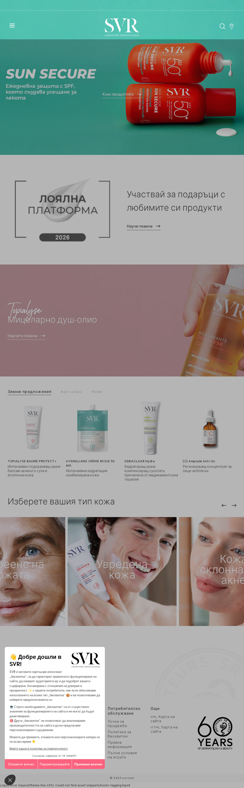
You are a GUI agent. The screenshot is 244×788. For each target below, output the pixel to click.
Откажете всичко (21, 764)
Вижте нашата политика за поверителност (39, 748)
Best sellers (71, 392)
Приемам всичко (88, 764)
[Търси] (222, 27)
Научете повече (22, 337)
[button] (10, 780)
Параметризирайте (55, 764)
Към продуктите (118, 95)
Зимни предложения (29, 392)
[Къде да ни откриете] (231, 27)
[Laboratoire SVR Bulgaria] (122, 27)
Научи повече (139, 227)
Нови (97, 392)
